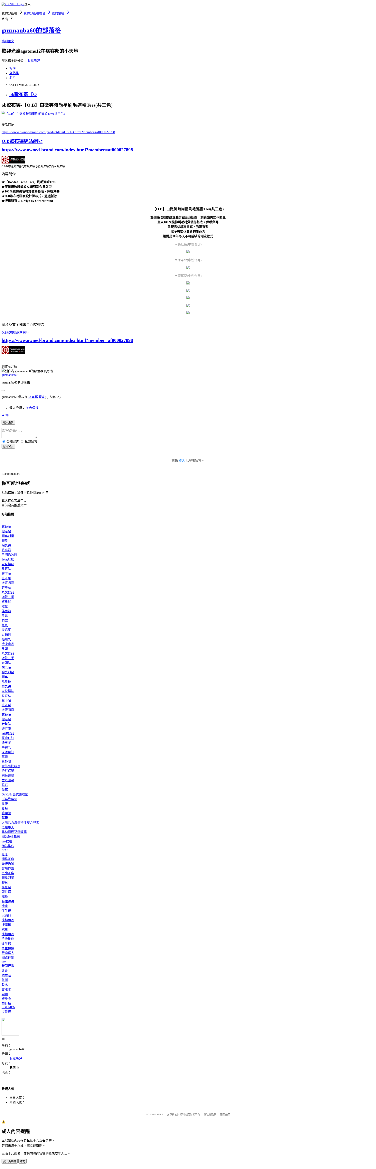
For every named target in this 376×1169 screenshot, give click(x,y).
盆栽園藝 (8, 780)
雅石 (5, 785)
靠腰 (5, 803)
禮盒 (5, 606)
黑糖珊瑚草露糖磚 (14, 832)
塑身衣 (6, 998)
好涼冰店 (8, 559)
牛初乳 (6, 747)
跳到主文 (8, 41)
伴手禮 (6, 611)
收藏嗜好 (33, 60)
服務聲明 (225, 1114)
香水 (5, 984)
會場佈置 (8, 868)
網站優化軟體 (11, 836)
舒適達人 (8, 953)
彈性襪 (6, 892)
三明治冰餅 (9, 554)
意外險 (6, 761)
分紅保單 (8, 771)
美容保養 (32, 408)
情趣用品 (8, 920)
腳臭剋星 (8, 536)
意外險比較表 (11, 766)
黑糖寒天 (8, 827)
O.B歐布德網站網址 (22, 141)
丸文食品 (8, 592)
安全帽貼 (8, 564)
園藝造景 (8, 775)
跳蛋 (5, 929)
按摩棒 (6, 924)
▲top (5, 414)
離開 (22, 1161)
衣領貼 (6, 526)
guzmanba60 (9, 374)
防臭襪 (6, 550)
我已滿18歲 (9, 1161)
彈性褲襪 (8, 901)
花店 (5, 854)
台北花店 (8, 873)
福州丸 (6, 639)
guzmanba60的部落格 (31, 30)
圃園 (5, 994)
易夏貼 (6, 569)
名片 (12, 77)
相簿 (12, 68)
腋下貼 (6, 573)
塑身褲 (6, 1003)
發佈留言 (8, 446)
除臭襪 (6, 545)
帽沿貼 (6, 531)
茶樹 (5, 980)
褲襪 (5, 896)
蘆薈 (5, 970)
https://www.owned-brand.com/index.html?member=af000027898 (67, 149)
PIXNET (158, 1114)
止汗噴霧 (8, 583)
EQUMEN (8, 1007)
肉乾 (5, 620)
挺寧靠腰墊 (9, 799)
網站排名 (8, 846)
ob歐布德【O (23, 94)
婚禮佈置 (8, 863)
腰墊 (5, 808)
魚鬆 (5, 615)
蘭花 (5, 789)
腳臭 (5, 540)
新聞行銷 (8, 966)
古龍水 (6, 989)
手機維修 (8, 939)
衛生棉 (6, 943)
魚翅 (5, 648)
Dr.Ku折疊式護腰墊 (15, 794)
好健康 (6, 728)
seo (4, 961)
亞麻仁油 (8, 738)
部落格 (14, 73)
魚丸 (5, 625)
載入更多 (8, 422)
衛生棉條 (8, 948)
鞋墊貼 (6, 587)
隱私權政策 (210, 1114)
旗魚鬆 (6, 601)
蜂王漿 (6, 742)
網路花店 (8, 859)
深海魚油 (8, 752)
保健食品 (8, 733)
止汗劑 (6, 578)
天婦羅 (6, 630)
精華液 (6, 975)
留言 (42, 397)
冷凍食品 (8, 644)
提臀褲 (6, 1011)
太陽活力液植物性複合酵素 (20, 822)
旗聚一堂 (8, 597)
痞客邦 (33, 397)
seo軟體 (7, 841)
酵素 (5, 756)
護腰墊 (6, 813)
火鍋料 (6, 634)
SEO (5, 849)
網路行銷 (8, 957)
